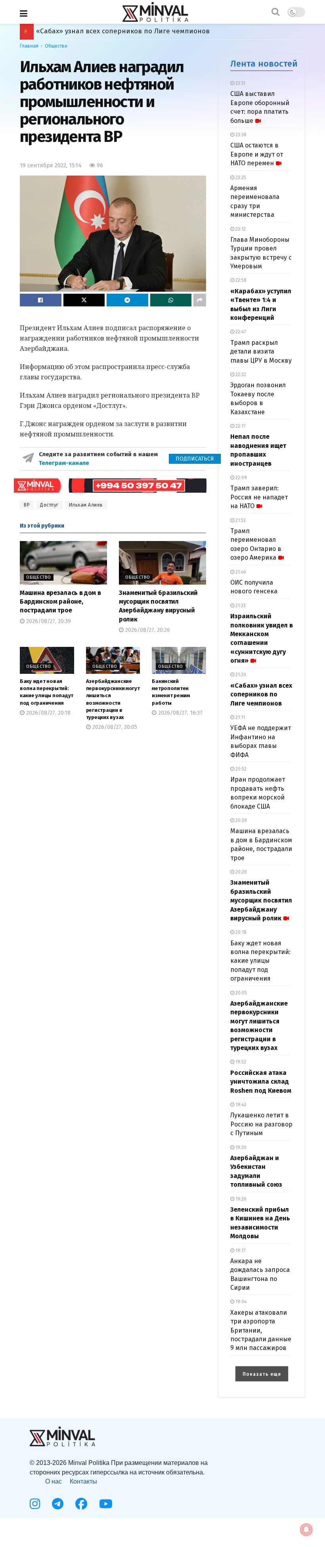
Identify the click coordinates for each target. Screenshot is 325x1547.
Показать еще (262, 1374)
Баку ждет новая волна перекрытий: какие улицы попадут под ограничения (260, 961)
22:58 (240, 280)
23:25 (240, 177)
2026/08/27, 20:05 (114, 727)
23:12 (240, 229)
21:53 (240, 520)
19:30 (240, 1147)
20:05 (240, 993)
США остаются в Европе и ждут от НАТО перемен (256, 154)
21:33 (240, 605)
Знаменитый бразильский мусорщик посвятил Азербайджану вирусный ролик (261, 900)
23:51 (239, 83)
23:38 (240, 135)
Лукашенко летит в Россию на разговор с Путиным (261, 1124)
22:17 (239, 426)
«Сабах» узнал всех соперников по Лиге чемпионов (261, 694)
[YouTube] (106, 1504)
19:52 (240, 1062)
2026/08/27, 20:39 (48, 621)
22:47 (240, 332)
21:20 (240, 674)
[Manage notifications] (306, 1529)
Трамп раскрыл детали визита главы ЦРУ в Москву (261, 351)
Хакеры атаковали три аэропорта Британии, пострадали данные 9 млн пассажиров (260, 1330)
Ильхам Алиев (86, 505)
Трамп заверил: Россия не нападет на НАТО (259, 497)
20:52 (240, 769)
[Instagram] (35, 1504)
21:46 (240, 572)
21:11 (239, 717)
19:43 (240, 1104)
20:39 (240, 820)
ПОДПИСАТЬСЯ (195, 458)
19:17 (239, 1250)
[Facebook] (81, 1504)
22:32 (240, 374)
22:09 (240, 477)
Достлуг (49, 505)
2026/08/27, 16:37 (180, 712)
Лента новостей (264, 63)
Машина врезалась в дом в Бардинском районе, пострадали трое (60, 601)
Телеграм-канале (65, 463)
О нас (53, 1481)
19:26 (240, 1199)
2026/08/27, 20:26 (147, 630)
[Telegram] (57, 1504)
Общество (56, 46)
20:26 (240, 872)
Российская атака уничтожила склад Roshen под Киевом (130, 31)
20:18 (240, 932)
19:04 (240, 1301)
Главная (29, 46)
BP (27, 505)
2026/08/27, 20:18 (48, 712)
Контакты (83, 1481)
